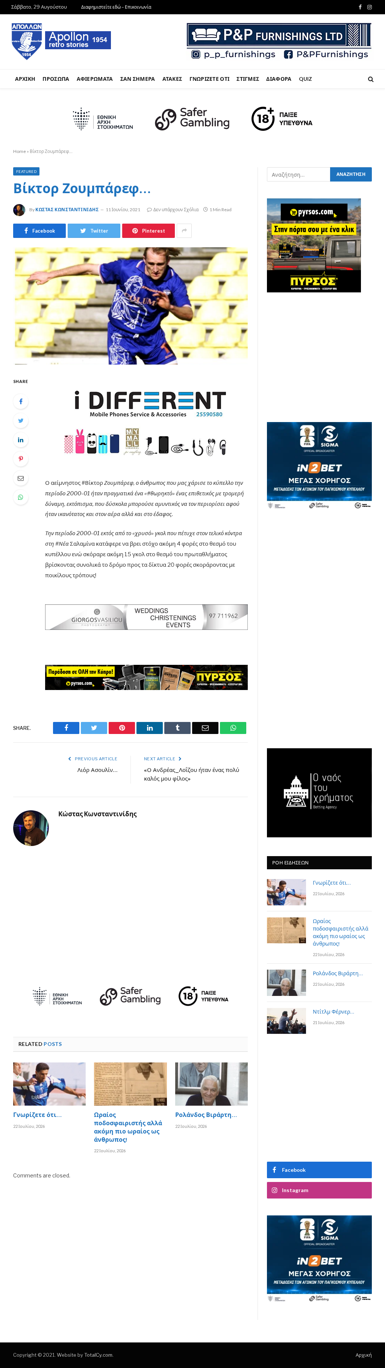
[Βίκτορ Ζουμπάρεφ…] (130, 306)
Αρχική (364, 1355)
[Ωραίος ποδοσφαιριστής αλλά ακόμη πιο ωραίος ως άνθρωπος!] (130, 1084)
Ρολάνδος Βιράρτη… (206, 1116)
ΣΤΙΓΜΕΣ (247, 79)
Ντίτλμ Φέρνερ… (333, 1012)
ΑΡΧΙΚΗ (25, 79)
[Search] (370, 79)
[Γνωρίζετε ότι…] (49, 1084)
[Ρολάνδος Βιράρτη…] (211, 1084)
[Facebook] (20, 401)
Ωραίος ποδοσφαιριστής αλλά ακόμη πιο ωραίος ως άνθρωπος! (128, 1128)
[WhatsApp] (20, 497)
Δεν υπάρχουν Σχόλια (176, 209)
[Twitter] (20, 420)
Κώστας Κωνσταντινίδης (67, 209)
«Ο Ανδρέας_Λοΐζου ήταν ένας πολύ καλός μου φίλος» (191, 775)
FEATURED (26, 171)
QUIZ (305, 79)
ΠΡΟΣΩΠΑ (55, 79)
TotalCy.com (98, 1355)
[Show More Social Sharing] (184, 231)
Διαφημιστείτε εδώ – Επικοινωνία (116, 7)
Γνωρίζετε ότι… (37, 1116)
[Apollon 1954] (61, 42)
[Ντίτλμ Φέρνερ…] (286, 1021)
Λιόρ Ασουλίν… (97, 770)
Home (19, 151)
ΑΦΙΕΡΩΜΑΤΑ (95, 79)
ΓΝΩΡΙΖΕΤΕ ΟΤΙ (209, 79)
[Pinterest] (20, 458)
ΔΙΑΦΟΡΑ (278, 79)
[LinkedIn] (20, 439)
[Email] (20, 478)
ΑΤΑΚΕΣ (172, 79)
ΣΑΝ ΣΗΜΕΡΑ (137, 79)
